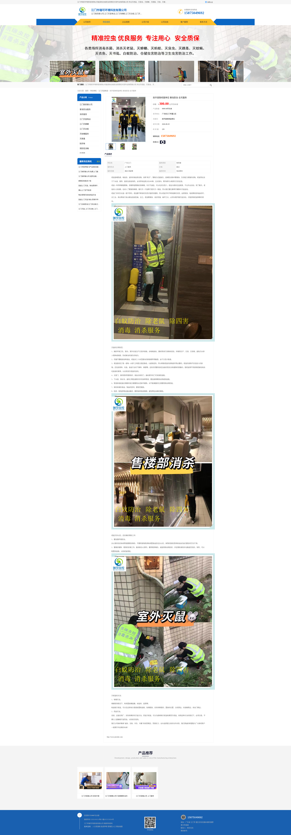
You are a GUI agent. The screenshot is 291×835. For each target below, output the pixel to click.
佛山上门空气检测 (84, 190)
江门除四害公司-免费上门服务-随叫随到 (89, 171)
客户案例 (184, 22)
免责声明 (104, 826)
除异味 (82, 144)
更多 (98, 161)
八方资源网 (96, 826)
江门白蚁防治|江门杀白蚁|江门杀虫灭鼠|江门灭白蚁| (89, 204)
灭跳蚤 (82, 139)
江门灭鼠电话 (103, 91)
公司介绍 (145, 22)
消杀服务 (83, 114)
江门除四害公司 (86, 104)
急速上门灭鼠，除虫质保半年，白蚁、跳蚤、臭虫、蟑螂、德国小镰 (89, 185)
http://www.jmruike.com (115, 737)
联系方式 (203, 22)
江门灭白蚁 (84, 129)
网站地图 (119, 826)
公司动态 (164, 22)
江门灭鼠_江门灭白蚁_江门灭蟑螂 (89, 209)
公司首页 (87, 22)
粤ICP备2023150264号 (106, 819)
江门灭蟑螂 (84, 124)
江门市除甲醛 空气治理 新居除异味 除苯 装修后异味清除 (89, 167)
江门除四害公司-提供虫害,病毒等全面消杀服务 (89, 176)
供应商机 (106, 22)
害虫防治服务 (85, 109)
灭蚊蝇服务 (84, 134)
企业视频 (125, 22)
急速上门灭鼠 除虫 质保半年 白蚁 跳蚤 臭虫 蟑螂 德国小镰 (89, 199)
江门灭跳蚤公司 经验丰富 (105, 796)
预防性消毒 (84, 148)
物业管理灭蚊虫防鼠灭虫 (87, 195)
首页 (86, 91)
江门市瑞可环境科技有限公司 (93, 823)
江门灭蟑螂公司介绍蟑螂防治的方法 (132, 796)
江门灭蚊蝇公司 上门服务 (78, 796)
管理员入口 (112, 826)
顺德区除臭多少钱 (84, 181)
